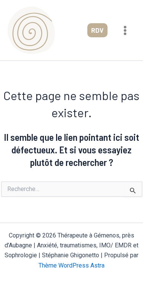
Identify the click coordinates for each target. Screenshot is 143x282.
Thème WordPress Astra (71, 265)
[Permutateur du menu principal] (125, 30)
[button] (97, 30)
